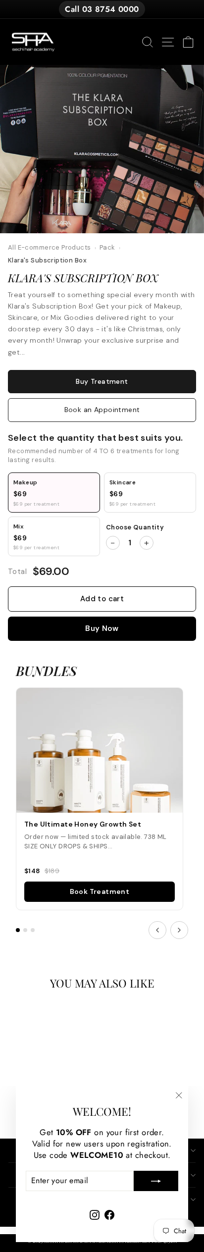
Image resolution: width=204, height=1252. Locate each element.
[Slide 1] (18, 930)
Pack (107, 247)
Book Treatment (100, 891)
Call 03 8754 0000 (102, 9)
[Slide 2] (25, 930)
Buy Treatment (102, 381)
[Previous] (157, 930)
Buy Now (102, 628)
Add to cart (102, 599)
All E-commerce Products (49, 247)
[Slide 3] (33, 930)
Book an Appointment (102, 409)
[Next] (179, 930)
